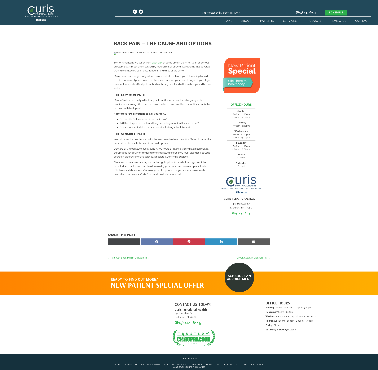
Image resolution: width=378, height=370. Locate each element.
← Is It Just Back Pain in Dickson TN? (129, 257)
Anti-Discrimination (150, 364)
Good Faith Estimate (253, 364)
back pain (157, 62)
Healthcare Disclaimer (175, 364)
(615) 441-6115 (306, 12)
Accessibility (131, 364)
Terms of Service (232, 364)
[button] (239, 277)
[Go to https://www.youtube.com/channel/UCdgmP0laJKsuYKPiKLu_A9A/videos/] (141, 12)
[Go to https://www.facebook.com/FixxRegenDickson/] (135, 12)
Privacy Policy (213, 364)
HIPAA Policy (196, 364)
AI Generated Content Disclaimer (189, 367)
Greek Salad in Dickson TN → (253, 257)
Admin (117, 364)
